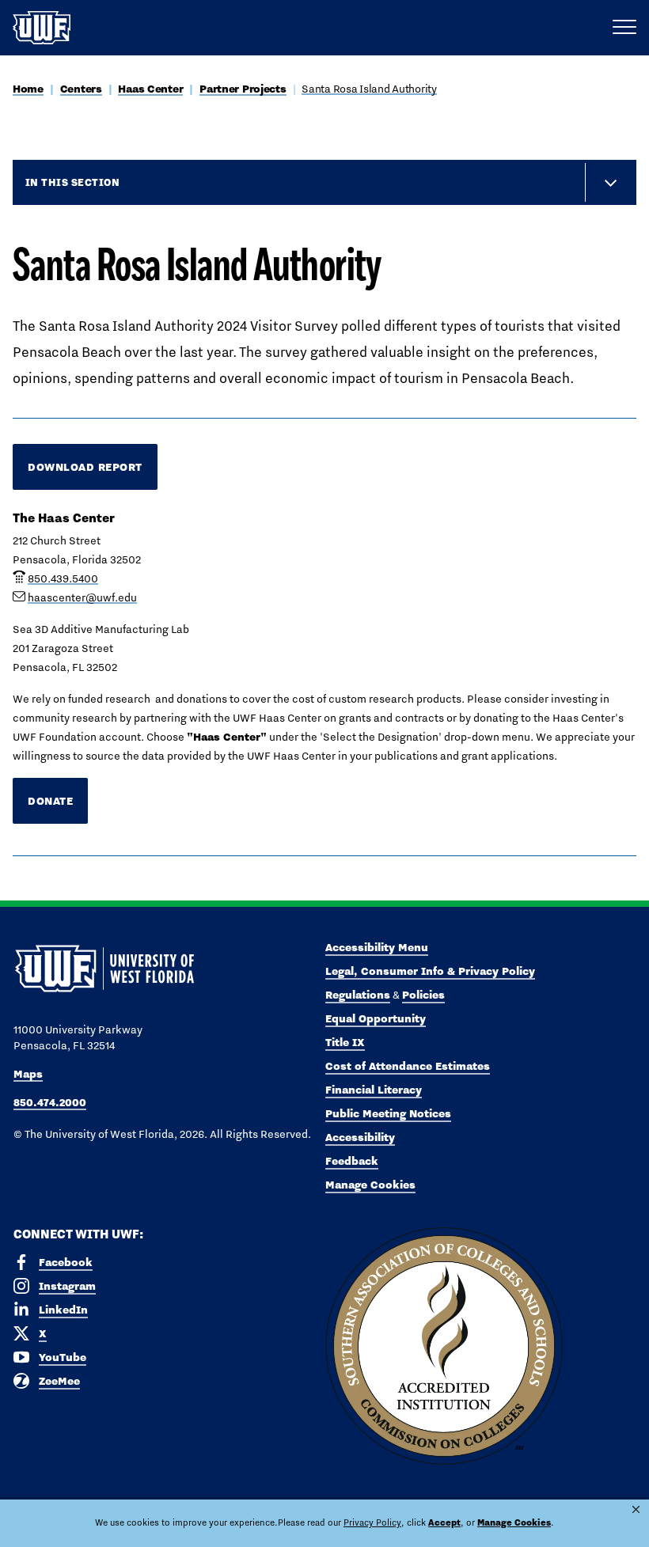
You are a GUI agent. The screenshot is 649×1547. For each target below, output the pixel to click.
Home (28, 89)
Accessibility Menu (376, 947)
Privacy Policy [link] (372, 1522)
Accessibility (360, 1137)
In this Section (72, 182)
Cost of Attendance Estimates (407, 1066)
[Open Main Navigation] (624, 27)
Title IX (345, 1042)
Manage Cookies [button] (514, 1522)
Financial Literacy (373, 1090)
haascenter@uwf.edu (82, 597)
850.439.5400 (63, 578)
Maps (28, 1074)
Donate (50, 801)
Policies (423, 995)
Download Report (85, 467)
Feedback (351, 1161)
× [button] (636, 1509)
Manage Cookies (370, 1184)
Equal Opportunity (375, 1018)
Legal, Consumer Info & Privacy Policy (430, 971)
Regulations (357, 995)
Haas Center (150, 89)
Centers (81, 89)
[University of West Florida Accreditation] (444, 1346)
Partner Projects (243, 89)
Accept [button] (444, 1522)
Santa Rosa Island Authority (369, 88)
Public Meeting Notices (388, 1113)
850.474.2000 (49, 1102)
